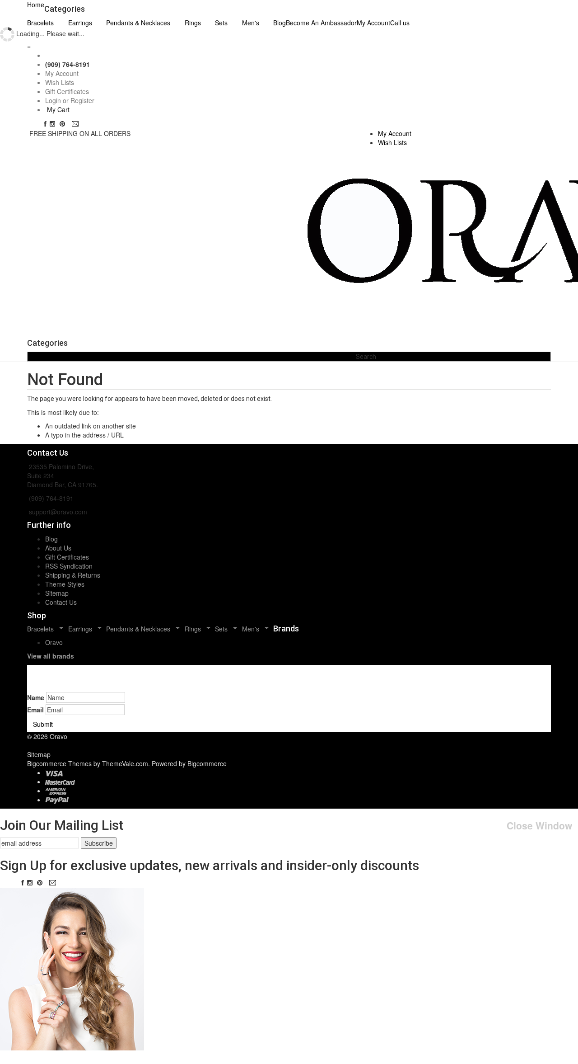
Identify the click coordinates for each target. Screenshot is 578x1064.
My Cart (58, 109)
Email (76, 124)
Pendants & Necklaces (138, 22)
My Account (373, 22)
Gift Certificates (67, 91)
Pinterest (64, 124)
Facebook (45, 124)
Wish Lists (59, 82)
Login (53, 100)
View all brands (50, 655)
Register (82, 100)
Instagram (54, 124)
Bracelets (40, 22)
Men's (250, 22)
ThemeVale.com (125, 763)
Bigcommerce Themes (60, 763)
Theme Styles (64, 583)
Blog (51, 538)
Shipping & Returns (72, 574)
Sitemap (57, 593)
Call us (400, 22)
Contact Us (61, 602)
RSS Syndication (69, 565)
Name (35, 697)
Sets (221, 22)
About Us (58, 547)
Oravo (54, 642)
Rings (193, 22)
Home (35, 4)
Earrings (80, 22)
